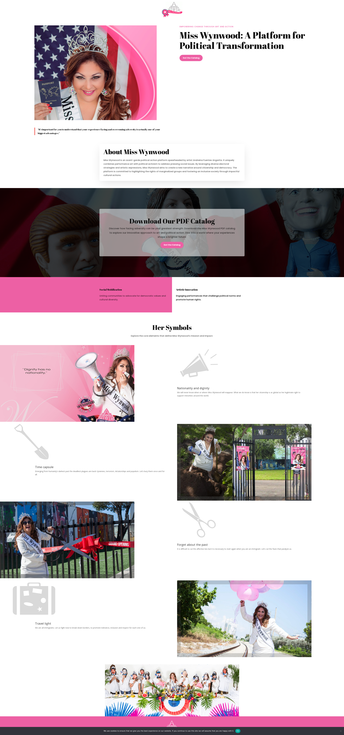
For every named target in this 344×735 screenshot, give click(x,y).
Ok (238, 731)
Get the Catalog (191, 58)
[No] (340, 731)
